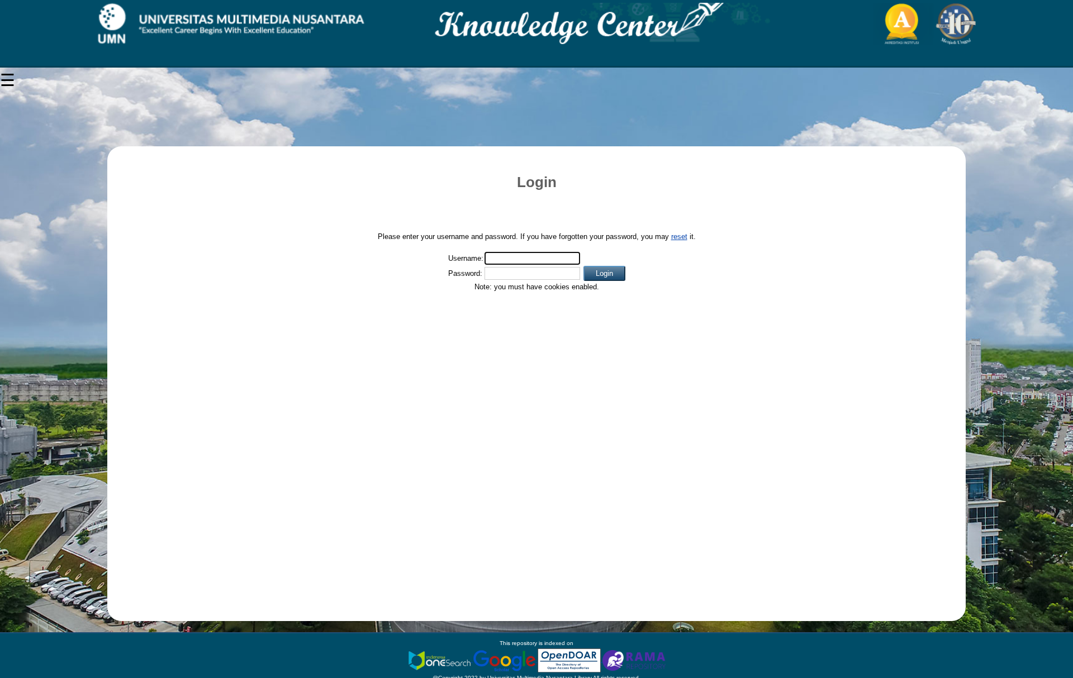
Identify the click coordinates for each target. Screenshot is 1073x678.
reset (679, 236)
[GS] (505, 660)
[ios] (440, 660)
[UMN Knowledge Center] (536, 24)
